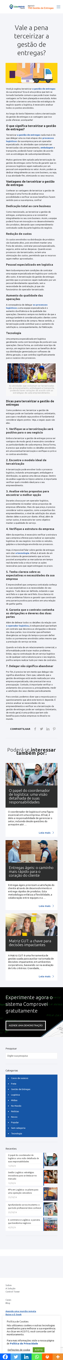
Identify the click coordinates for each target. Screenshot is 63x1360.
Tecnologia (16, 1133)
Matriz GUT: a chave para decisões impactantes (30, 943)
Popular (15, 1122)
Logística (15, 1095)
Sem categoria (18, 1128)
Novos (14, 1117)
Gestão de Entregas (20, 1089)
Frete (13, 1083)
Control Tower (13, 1291)
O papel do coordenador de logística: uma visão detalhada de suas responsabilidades (29, 796)
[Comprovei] (31, 7)
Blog (8, 1303)
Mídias (14, 1100)
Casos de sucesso (19, 1078)
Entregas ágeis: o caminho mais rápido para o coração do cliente (31, 871)
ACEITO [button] (39, 1350)
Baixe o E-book (14, 1314)
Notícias (15, 1111)
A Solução (10, 1288)
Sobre (9, 1285)
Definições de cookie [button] (19, 1349)
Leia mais (45, 832)
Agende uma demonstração (26, 1025)
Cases (8, 1300)
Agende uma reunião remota (21, 1311)
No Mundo (16, 1106)
